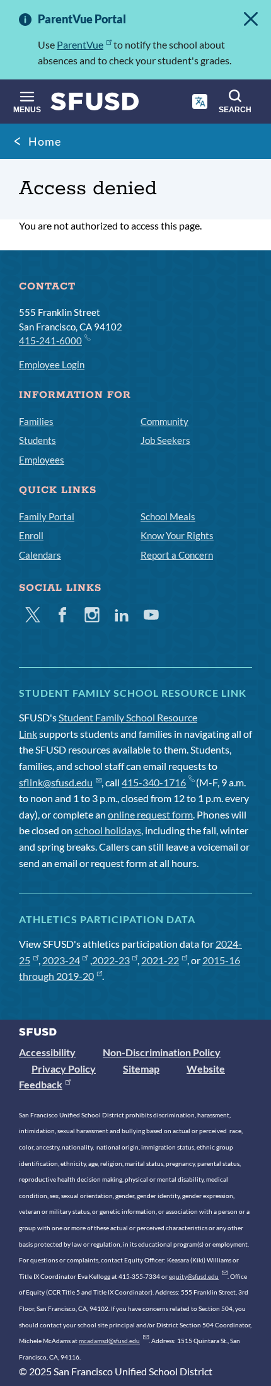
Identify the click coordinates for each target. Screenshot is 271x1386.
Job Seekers (165, 440)
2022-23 (111, 960)
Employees (41, 459)
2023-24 (61, 960)
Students (37, 440)
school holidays (107, 830)
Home (44, 141)
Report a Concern (177, 555)
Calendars (40, 555)
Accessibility (47, 1052)
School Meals (168, 516)
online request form (150, 814)
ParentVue (80, 44)
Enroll (31, 535)
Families (36, 421)
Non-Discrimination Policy (162, 1052)
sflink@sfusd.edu (56, 782)
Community (164, 421)
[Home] (94, 104)
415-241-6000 (50, 340)
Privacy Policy (64, 1068)
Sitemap (141, 1068)
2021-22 (160, 960)
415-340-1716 (154, 782)
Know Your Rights (177, 535)
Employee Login (51, 364)
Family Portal (46, 516)
